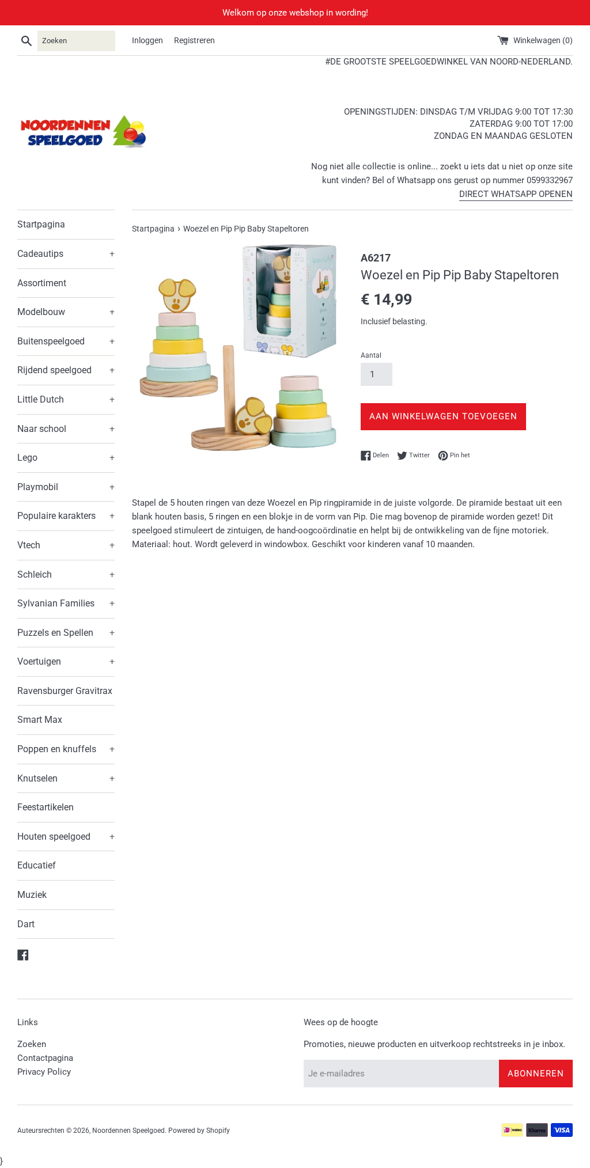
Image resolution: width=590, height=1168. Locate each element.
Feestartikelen (45, 807)
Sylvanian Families (66, 603)
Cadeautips (66, 253)
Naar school (66, 428)
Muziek (32, 894)
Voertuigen (66, 661)
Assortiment (41, 283)
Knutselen (66, 778)
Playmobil (66, 486)
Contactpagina (45, 1058)
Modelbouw (66, 311)
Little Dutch (66, 399)
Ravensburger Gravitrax (64, 690)
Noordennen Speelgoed (128, 1131)
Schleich (66, 574)
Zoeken (31, 1044)
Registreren (194, 40)
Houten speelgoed (66, 836)
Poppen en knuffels (66, 749)
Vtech (66, 545)
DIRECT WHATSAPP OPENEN (516, 194)
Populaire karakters (66, 515)
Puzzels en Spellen (66, 632)
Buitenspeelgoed (66, 341)
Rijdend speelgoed (66, 370)
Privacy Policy (44, 1072)
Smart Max (39, 719)
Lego (66, 457)
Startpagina (41, 224)
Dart (26, 924)
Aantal (371, 355)
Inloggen (147, 40)
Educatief (36, 865)
